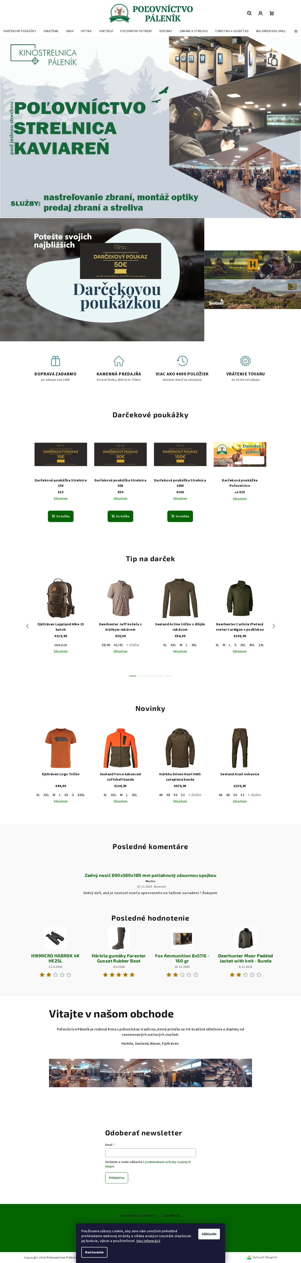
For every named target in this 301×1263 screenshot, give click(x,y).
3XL (194, 645)
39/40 (105, 645)
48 (168, 794)
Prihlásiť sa (116, 1178)
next (273, 626)
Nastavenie (94, 1252)
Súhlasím (209, 1234)
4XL (252, 645)
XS (66, 794)
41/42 (118, 645)
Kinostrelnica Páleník (138, 1215)
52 (183, 794)
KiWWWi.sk (171, 1215)
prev (27, 626)
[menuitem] (20, 31)
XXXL (81, 794)
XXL (173, 645)
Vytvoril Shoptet (265, 1257)
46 (161, 794)
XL (165, 645)
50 (175, 794)
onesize (60, 645)
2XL (261, 645)
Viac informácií (148, 1240)
